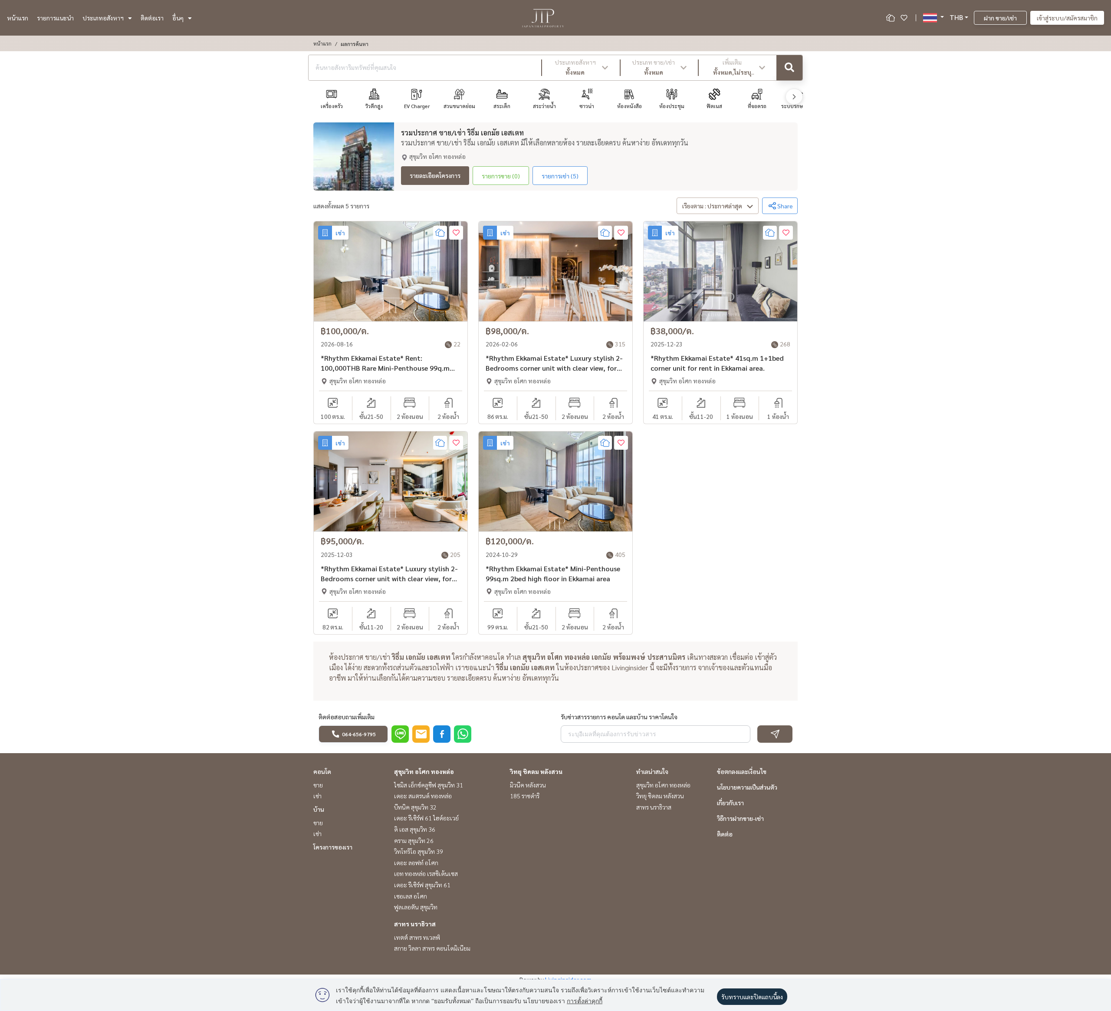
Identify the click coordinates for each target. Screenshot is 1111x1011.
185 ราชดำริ (524, 796)
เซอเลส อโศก (410, 896)
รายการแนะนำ (55, 18)
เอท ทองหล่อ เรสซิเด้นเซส (426, 873)
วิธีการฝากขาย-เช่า (740, 818)
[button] (581, 67)
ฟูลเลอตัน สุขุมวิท (415, 907)
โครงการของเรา (332, 847)
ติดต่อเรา (152, 18)
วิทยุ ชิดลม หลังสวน (536, 771)
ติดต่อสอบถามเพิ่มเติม (347, 717)
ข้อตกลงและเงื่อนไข (741, 771)
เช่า (317, 796)
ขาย (318, 785)
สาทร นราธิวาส (415, 924)
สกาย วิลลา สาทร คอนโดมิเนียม (432, 948)
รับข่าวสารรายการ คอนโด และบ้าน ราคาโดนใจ (619, 717)
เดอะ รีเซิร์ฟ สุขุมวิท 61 (422, 885)
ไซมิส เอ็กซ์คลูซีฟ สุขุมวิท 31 (428, 785)
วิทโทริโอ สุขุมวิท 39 (418, 851)
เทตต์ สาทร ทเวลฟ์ (417, 937)
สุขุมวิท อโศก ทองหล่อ (424, 771)
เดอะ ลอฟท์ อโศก (416, 862)
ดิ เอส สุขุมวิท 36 (414, 829)
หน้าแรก (17, 18)
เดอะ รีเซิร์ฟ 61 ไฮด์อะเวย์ (426, 818)
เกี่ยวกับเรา (730, 803)
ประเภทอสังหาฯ (103, 18)
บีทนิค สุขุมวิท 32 (415, 807)
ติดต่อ (725, 834)
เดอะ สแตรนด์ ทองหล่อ (423, 796)
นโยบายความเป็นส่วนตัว (747, 787)
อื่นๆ (178, 18)
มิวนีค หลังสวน (528, 785)
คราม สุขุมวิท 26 (414, 840)
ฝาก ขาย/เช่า (1000, 18)
